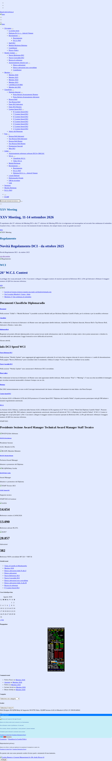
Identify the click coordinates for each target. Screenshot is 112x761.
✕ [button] (0, 717)
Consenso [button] (3, 739)
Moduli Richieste (14, 163)
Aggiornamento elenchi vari (18, 63)
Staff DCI (12, 43)
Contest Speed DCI (15, 109)
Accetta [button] (1, 737)
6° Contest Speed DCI (20, 117)
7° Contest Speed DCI (20, 114)
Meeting (7, 72)
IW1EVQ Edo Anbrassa (5, 438)
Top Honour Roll (14, 102)
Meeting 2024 (13, 80)
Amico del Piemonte (16, 131)
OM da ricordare (14, 180)
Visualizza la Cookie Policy (6, 734)
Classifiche (8, 89)
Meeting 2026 (13, 75)
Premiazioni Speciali (16, 146)
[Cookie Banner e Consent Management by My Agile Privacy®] (22, 757)
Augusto (7, 682)
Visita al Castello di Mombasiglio (15, 566)
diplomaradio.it (4, 329)
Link (10, 183)
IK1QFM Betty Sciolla (5, 473)
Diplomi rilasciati (14, 92)
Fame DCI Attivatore (16, 104)
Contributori (13, 48)
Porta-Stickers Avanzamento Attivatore (26, 97)
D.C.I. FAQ (17, 40)
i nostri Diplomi (14, 175)
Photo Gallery (4, 373)
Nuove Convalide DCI (16, 58)
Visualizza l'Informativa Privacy (19, 734)
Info (1, 230)
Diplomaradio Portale (16, 178)
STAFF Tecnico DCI (5, 490)
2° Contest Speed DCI (20, 126)
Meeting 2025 (13, 77)
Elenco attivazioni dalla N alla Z (15, 571)
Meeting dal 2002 (15, 87)
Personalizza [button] (9, 737)
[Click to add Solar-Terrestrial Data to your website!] (56, 671)
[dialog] (56, 726)
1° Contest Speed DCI (20, 129)
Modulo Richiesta (10, 188)
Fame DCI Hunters (15, 107)
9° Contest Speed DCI (11, 588)
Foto (5, 134)
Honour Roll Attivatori (16, 136)
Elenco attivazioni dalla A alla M (15, 583)
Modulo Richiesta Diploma (18, 45)
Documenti (3, 309)
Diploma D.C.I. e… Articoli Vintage (21, 33)
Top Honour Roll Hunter (17, 143)
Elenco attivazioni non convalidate (25, 67)
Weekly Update (9, 53)
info (1, 285)
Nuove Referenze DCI (16, 55)
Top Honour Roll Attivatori (18, 139)
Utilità (6, 151)
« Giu (2, 620)
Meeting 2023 (13, 82)
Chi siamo (7, 28)
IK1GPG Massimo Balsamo (6, 455)
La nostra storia (14, 31)
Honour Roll (13, 99)
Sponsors (7, 185)
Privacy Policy (14, 50)
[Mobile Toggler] (12, 28)
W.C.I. (11, 156)
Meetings (2, 384)
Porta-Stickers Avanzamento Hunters (25, 94)
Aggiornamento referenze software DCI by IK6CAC (26, 153)
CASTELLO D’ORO (16, 85)
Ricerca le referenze (15, 60)
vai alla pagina (5, 256)
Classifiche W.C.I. (19, 158)
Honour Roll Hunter (15, 141)
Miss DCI (12, 148)
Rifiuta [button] (4, 737)
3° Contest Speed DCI (20, 124)
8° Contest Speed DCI (20, 112)
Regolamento (13, 35)
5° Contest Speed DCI (20, 119)
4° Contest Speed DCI (20, 121)
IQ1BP (6, 197)
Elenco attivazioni (19, 65)
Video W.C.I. (17, 161)
